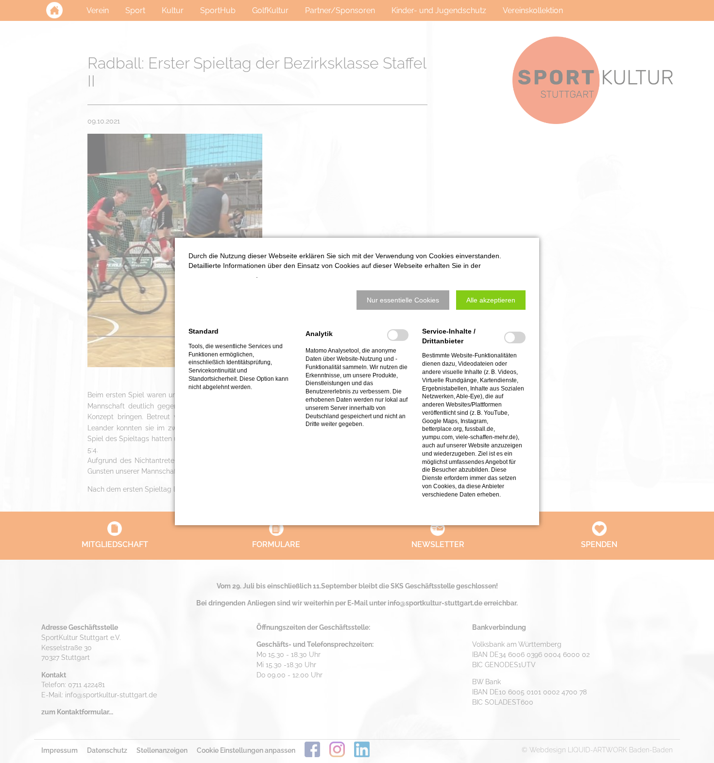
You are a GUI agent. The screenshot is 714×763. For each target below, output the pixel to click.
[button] (403, 300)
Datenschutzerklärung (222, 275)
